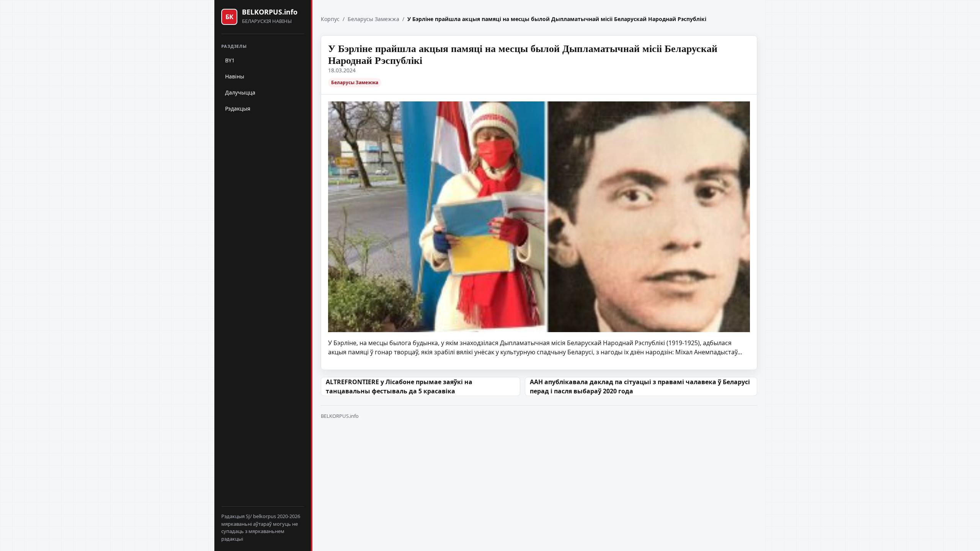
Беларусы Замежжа (373, 19)
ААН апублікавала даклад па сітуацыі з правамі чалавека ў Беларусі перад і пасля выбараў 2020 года (640, 386)
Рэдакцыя (237, 108)
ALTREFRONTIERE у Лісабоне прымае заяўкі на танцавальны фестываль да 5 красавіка (399, 386)
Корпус (330, 19)
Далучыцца (240, 92)
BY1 (230, 60)
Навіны (234, 76)
